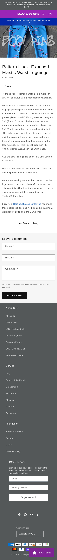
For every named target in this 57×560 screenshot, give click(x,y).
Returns (10, 406)
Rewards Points (13, 342)
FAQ (8, 374)
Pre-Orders (11, 393)
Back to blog (30, 223)
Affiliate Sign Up (14, 335)
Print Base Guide (14, 355)
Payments (11, 413)
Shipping (10, 400)
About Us (10, 316)
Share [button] (8, 86)
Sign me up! (28, 497)
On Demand (12, 387)
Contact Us (11, 322)
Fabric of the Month (16, 380)
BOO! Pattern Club (15, 329)
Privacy (9, 438)
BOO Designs (23, 554)
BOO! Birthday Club (16, 349)
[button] (6, 14)
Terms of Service (14, 431)
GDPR (9, 444)
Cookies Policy (13, 451)
